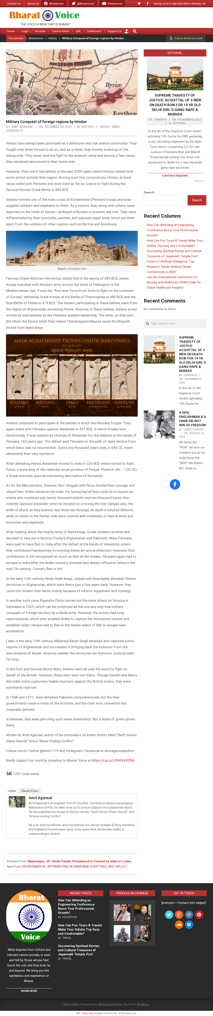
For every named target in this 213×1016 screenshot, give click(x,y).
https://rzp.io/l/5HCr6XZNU (113, 760)
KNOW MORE (29, 990)
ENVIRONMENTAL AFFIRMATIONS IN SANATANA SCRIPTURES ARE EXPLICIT (74, 866)
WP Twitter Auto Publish (90, 1013)
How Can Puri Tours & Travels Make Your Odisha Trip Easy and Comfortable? (80, 929)
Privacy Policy (71, 1004)
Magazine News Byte (110, 1004)
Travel (67, 937)
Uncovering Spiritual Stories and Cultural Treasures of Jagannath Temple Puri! (78, 950)
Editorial (179, 123)
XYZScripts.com (127, 1013)
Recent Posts (30, 790)
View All (199, 180)
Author (12, 790)
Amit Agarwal (40, 798)
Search (149, 192)
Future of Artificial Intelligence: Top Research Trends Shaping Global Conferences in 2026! (170, 267)
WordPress (143, 1004)
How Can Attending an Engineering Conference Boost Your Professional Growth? (172, 230)
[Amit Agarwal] (17, 799)
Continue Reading (175, 175)
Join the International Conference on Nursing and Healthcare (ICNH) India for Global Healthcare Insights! (174, 282)
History (88, 126)
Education (69, 917)
